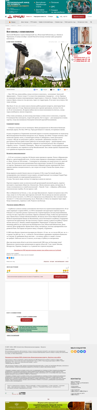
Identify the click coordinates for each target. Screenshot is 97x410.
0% (7, 271)
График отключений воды (46, 22)
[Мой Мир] (11, 258)
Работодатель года (70, 22)
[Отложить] (65, 41)
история (52, 261)
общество (46, 261)
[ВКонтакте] (7, 258)
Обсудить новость (60, 276)
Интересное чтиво (83, 22)
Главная (7, 25)
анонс (66, 261)
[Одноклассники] (9, 258)
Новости (29, 16)
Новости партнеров (42, 385)
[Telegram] (13, 258)
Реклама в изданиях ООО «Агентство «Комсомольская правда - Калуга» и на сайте (33, 357)
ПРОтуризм (33, 22)
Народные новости (40, 16)
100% (36, 271)
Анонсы (19, 25)
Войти (90, 16)
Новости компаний (13, 335)
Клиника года (58, 22)
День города (24, 22)
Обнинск (10, 17)
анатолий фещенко (59, 261)
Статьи (50, 16)
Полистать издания (10, 349)
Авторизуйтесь (26, 320)
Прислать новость (79, 16)
